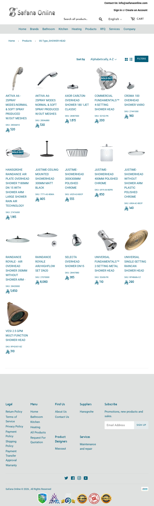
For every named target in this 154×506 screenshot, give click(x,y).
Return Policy (14, 411)
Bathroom (36, 417)
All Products (38, 432)
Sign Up (141, 425)
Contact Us (62, 417)
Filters (141, 59)
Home (11, 40)
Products (27, 40)
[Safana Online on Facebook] (73, 478)
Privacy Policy (14, 426)
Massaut (60, 448)
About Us (61, 411)
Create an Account (136, 10)
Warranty (11, 465)
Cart (140, 19)
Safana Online (13, 489)
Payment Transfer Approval (11, 456)
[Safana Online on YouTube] (86, 478)
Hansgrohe (87, 411)
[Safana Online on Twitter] (66, 478)
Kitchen (35, 422)
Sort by (80, 59)
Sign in (118, 10)
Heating (35, 427)
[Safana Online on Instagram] (79, 478)
